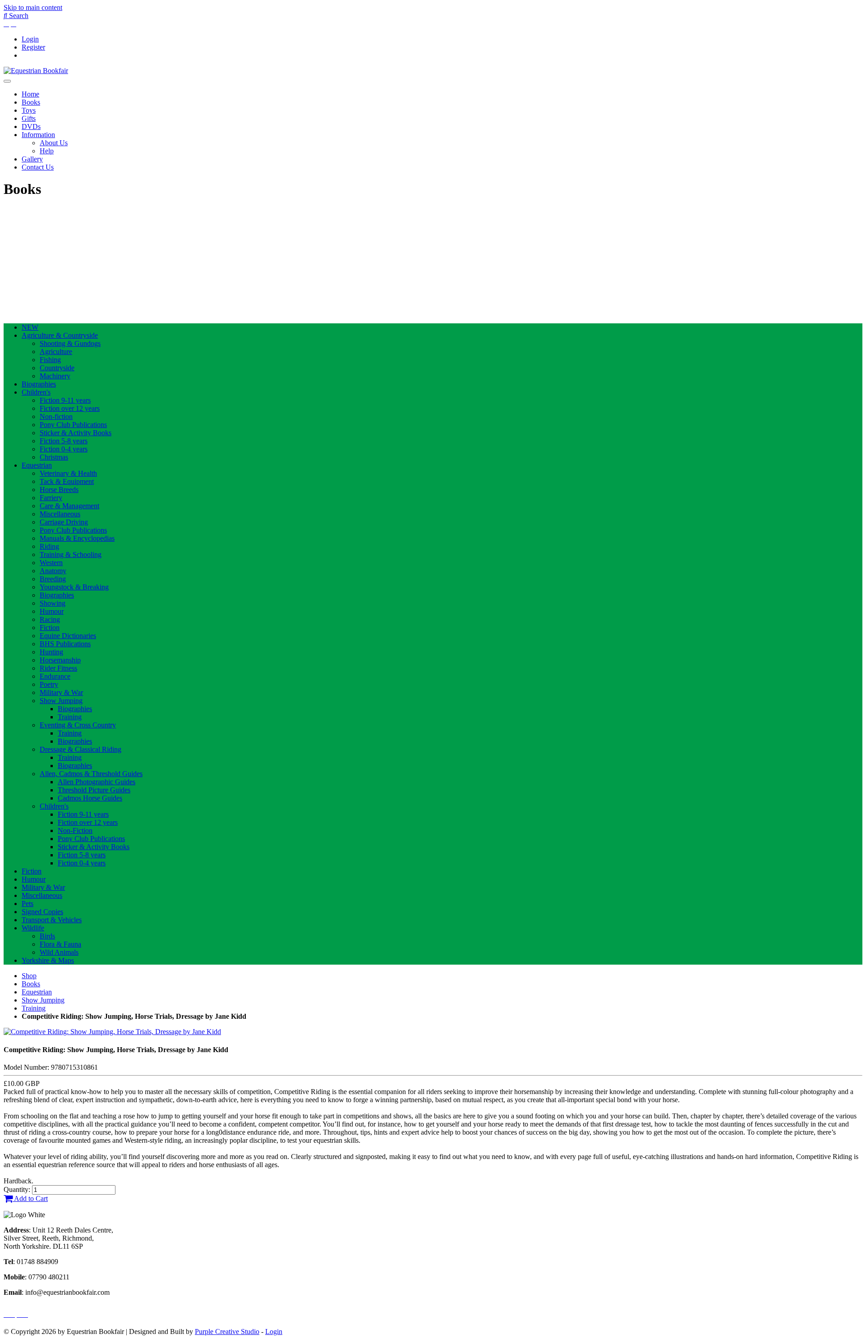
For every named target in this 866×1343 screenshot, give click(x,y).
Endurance (55, 676)
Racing (50, 619)
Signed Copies (42, 911)
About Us (54, 143)
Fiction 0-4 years (64, 449)
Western (51, 562)
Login (30, 39)
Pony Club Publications (73, 424)
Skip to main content (33, 7)
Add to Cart (30, 1198)
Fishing (50, 359)
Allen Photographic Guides (96, 782)
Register (33, 47)
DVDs (31, 126)
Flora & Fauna (60, 944)
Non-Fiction (75, 830)
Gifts (29, 118)
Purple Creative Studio (227, 1331)
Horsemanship (60, 660)
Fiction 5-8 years (64, 441)
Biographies (39, 384)
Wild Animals (59, 952)
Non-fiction (56, 416)
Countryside (57, 368)
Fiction (50, 627)
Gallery (32, 159)
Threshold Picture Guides (94, 790)
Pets (27, 903)
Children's (36, 392)
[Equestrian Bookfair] (36, 70)
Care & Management (69, 506)
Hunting (51, 652)
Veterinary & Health (68, 473)
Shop (29, 976)
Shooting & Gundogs (70, 343)
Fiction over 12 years (70, 408)
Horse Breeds (59, 489)
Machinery (55, 376)
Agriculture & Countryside (60, 335)
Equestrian (37, 465)
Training (70, 717)
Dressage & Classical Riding (80, 749)
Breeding (53, 579)
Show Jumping (61, 700)
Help (47, 151)
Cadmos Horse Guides (90, 798)
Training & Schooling (70, 554)
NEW (30, 327)
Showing (52, 603)
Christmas (54, 457)
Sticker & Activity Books (75, 433)
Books (31, 102)
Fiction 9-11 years (65, 400)
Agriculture (56, 351)
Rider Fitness (58, 668)
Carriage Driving (64, 522)
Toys (29, 110)
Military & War (61, 692)
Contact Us (38, 167)
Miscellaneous (60, 514)
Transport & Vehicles (52, 920)
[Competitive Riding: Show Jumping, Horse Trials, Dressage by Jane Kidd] (112, 1031)
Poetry (49, 684)
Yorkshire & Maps (48, 960)
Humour (52, 611)
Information (38, 134)
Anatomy (53, 571)
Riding (49, 546)
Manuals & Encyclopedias (77, 538)
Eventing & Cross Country (78, 725)
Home (30, 94)
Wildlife (33, 928)
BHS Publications (65, 644)
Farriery (51, 497)
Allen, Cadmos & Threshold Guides (91, 773)
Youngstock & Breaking (74, 587)
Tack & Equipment (67, 481)
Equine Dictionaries (68, 635)
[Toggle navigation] (7, 81)
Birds (47, 936)
